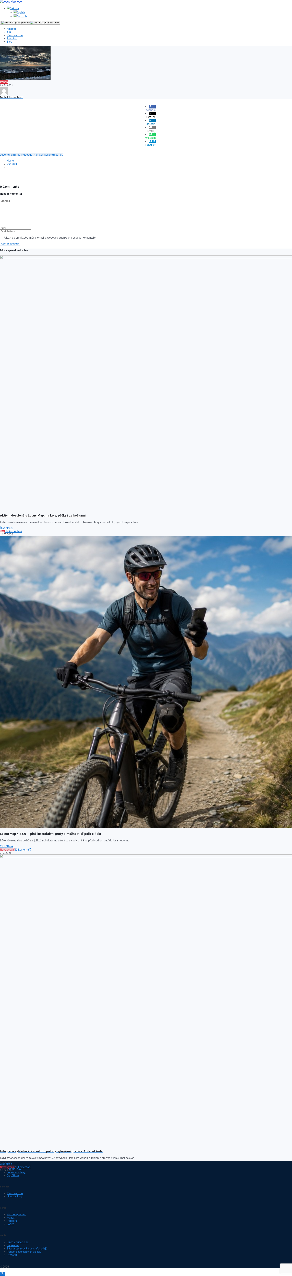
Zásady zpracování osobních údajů (27, 1248)
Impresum (13, 1245)
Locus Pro (31, 154)
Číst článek (6, 528)
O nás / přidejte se (18, 1242)
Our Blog (12, 163)
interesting (18, 154)
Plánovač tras (15, 35)
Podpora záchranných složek (24, 1251)
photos (52, 154)
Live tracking (14, 1196)
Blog (9, 41)
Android (11, 28)
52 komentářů (23, 849)
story (60, 154)
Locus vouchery (16, 1172)
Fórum (10, 1224)
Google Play (14, 1169)
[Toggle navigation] (30, 22)
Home (10, 160)
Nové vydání (7, 849)
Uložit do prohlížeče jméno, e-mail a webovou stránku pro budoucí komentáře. (50, 237)
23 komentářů (23, 1167)
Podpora (12, 1220)
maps (45, 154)
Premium (12, 38)
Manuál (11, 1217)
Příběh (4, 82)
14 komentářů (13, 531)
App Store (13, 1175)
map (39, 154)
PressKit (12, 1255)
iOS (9, 32)
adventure (6, 154)
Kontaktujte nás (16, 1214)
